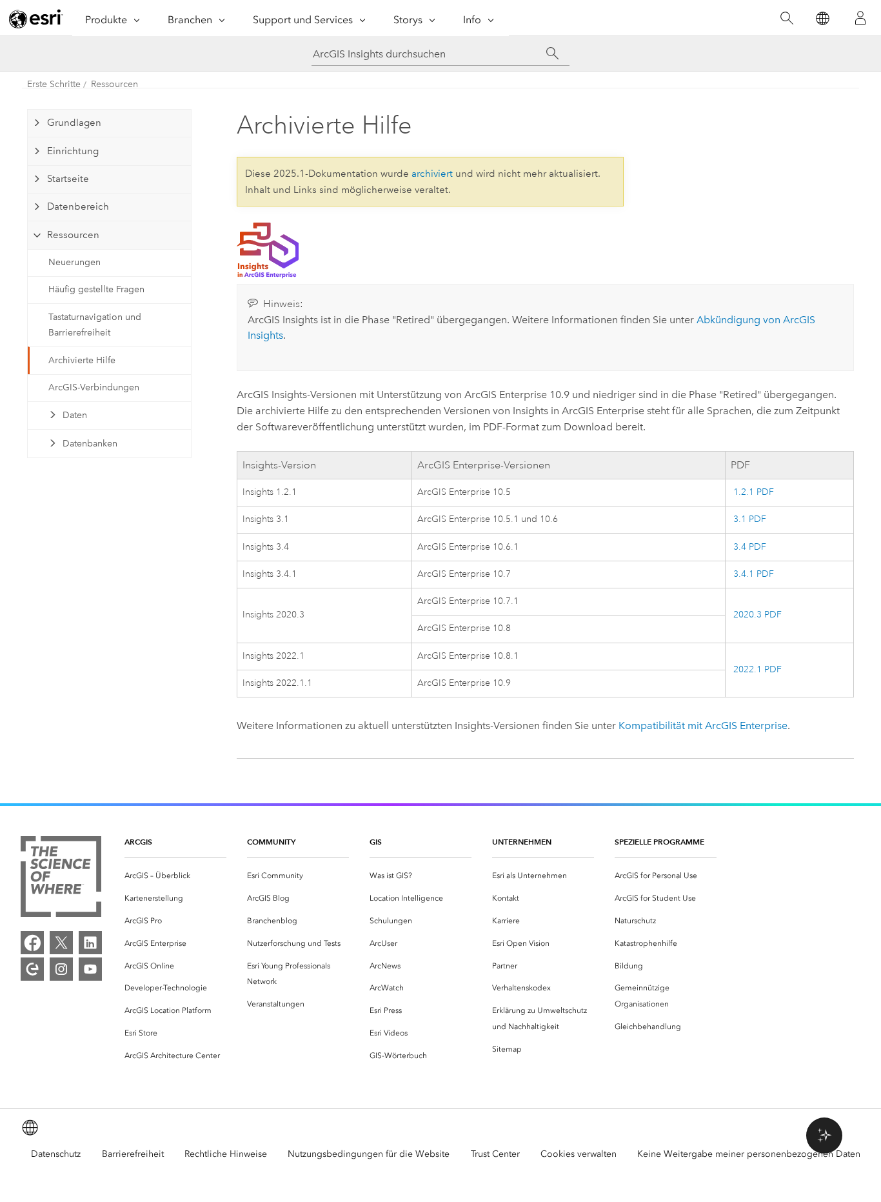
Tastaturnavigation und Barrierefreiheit (94, 325)
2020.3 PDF (756, 614)
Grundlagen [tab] (74, 122)
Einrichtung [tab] (73, 151)
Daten (75, 415)
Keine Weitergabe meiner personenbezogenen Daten (748, 1153)
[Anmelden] (860, 18)
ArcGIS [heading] (138, 841)
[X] (61, 942)
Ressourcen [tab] (73, 235)
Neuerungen (74, 262)
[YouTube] (90, 969)
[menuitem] (175, 876)
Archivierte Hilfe (81, 360)
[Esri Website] (36, 18)
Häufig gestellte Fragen (96, 289)
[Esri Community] (32, 969)
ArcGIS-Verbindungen (93, 387)
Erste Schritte (54, 84)
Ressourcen (114, 84)
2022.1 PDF (756, 669)
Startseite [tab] (68, 179)
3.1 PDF (748, 519)
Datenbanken (90, 443)
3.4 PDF (748, 546)
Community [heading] (271, 841)
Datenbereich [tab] (78, 206)
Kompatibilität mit (703, 725)
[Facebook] (32, 942)
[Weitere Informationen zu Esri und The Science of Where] (61, 879)
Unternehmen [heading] (521, 841)
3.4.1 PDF (752, 573)
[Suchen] (786, 18)
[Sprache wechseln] (822, 18)
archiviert (432, 173)
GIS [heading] (376, 841)
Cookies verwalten (578, 1153)
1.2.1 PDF (752, 491)
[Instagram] (61, 969)
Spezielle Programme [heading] (659, 841)
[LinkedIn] (90, 942)
